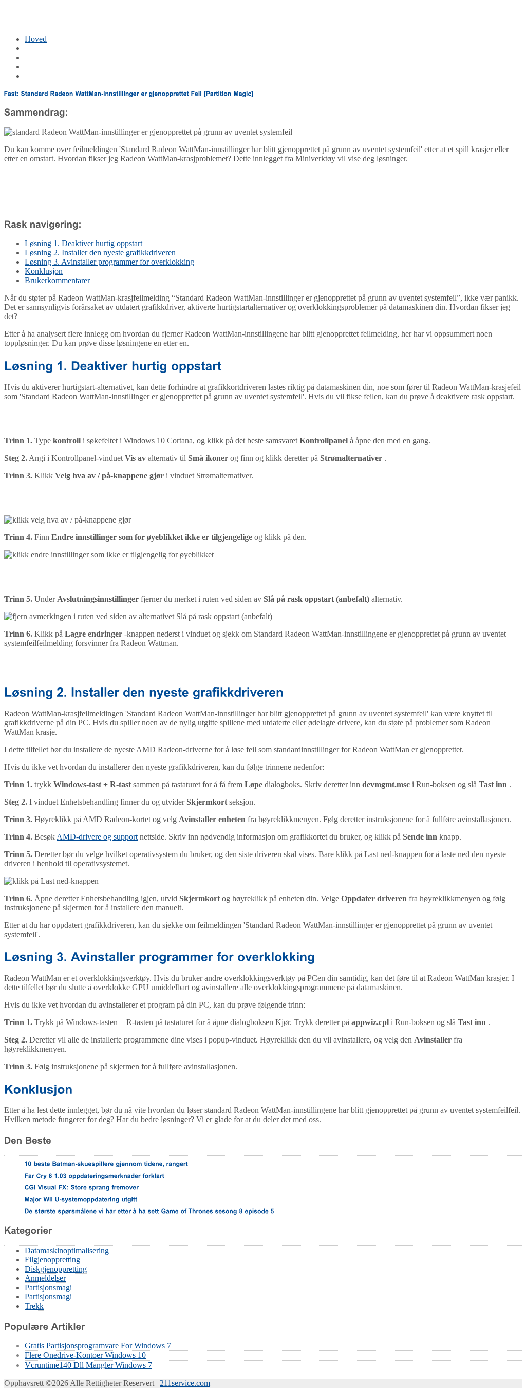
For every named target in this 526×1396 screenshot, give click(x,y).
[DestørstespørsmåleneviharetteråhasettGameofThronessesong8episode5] (149, 1210)
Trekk (34, 1305)
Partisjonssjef (46, 57)
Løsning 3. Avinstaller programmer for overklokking (109, 261)
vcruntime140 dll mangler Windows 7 (88, 1365)
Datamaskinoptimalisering (67, 48)
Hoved (36, 38)
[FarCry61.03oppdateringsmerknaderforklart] (95, 1175)
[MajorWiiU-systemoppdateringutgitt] (81, 1198)
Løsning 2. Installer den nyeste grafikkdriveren (100, 252)
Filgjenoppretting (52, 1259)
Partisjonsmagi (48, 1287)
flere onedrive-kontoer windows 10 (85, 1355)
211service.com (185, 1383)
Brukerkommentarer (57, 280)
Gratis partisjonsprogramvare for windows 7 (98, 1345)
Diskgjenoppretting (56, 1268)
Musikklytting (47, 75)
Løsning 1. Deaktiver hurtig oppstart (83, 243)
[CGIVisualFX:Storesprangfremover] (82, 1186)
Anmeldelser (45, 1278)
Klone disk (42, 66)
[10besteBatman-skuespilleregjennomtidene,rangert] (107, 1163)
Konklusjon (44, 271)
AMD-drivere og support (97, 836)
